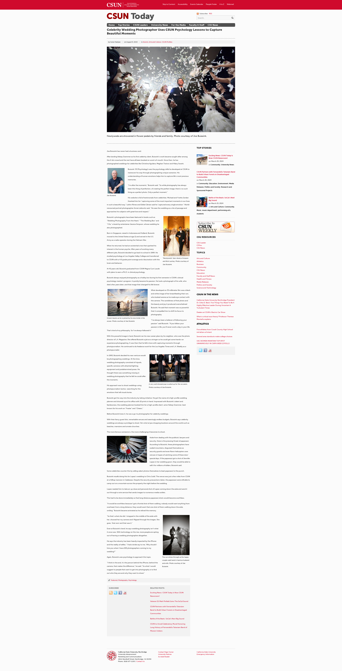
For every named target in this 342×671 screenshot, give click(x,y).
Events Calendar (196, 4)
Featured (114, 580)
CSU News (213, 25)
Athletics (200, 261)
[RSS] (111, 593)
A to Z (221, 4)
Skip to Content (169, 4)
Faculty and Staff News (206, 276)
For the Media (178, 25)
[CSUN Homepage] (123, 1)
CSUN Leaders (140, 25)
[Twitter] (116, 593)
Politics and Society (212, 187)
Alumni (145, 42)
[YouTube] (125, 593)
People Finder (211, 4)
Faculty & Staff (196, 25)
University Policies (165, 654)
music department (209, 210)
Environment (223, 183)
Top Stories (124, 25)
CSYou (199, 245)
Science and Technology (206, 288)
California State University (206, 652)
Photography (123, 580)
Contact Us (140, 661)
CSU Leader (201, 243)
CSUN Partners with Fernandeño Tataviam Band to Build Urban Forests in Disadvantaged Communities (216, 174)
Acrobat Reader (164, 657)
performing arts (224, 210)
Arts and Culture (155, 42)
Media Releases (203, 282)
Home (111, 25)
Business (200, 264)
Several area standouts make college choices (214, 336)
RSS (210, 14)
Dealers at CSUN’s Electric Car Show (211, 312)
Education (213, 183)
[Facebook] (120, 593)
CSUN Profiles (167, 42)
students (200, 214)
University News (159, 25)
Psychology (132, 580)
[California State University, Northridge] (130, 17)
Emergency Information (205, 654)
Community (215, 165)
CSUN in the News (207, 294)
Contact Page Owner (166, 652)
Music (199, 210)
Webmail (230, 4)
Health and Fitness (204, 279)
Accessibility (183, 4)
